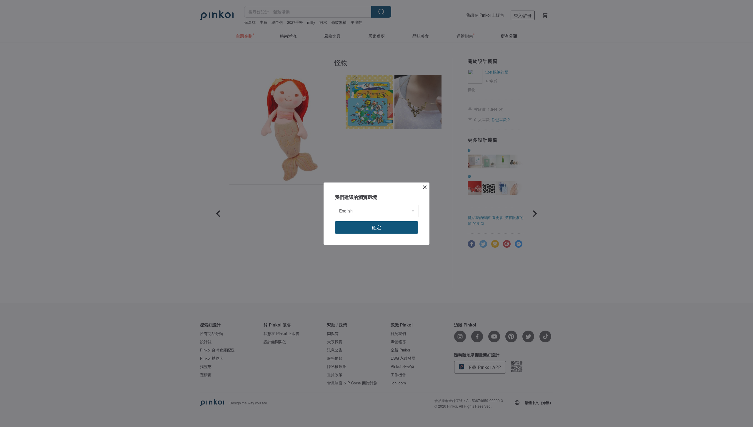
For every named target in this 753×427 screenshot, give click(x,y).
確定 (376, 227)
